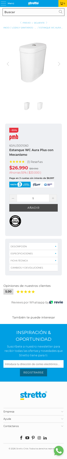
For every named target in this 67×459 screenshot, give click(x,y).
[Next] (58, 66)
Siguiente (39, 22)
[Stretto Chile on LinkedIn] (45, 438)
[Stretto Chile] (33, 3)
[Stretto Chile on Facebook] (21, 438)
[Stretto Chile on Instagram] (39, 438)
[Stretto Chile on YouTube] (27, 438)
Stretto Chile (22, 448)
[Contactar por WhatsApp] (59, 451)
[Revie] (56, 302)
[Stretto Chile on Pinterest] (33, 438)
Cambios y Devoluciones (27, 267)
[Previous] (8, 66)
